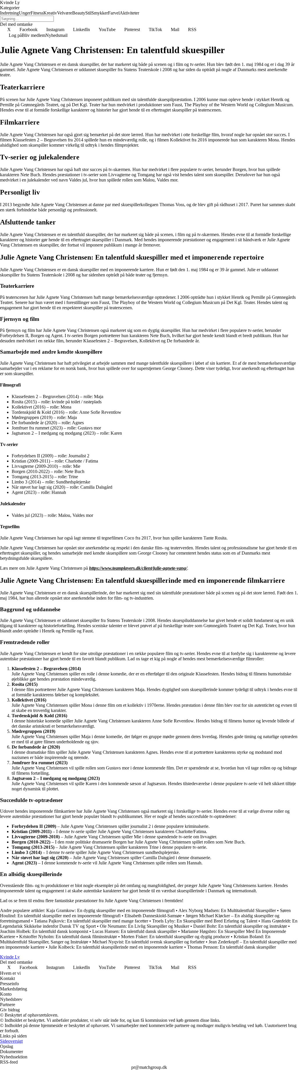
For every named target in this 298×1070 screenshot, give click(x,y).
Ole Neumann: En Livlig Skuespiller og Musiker (144, 926)
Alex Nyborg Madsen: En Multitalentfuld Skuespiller (227, 910)
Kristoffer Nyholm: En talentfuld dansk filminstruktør (68, 936)
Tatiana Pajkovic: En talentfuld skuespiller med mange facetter (91, 920)
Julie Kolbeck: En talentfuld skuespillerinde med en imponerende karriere (116, 947)
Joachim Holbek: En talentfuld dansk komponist (44, 931)
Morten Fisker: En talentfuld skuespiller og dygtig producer (175, 936)
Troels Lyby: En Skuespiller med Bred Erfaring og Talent (204, 920)
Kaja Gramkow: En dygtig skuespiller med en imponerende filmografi (110, 910)
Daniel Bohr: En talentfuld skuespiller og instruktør (240, 926)
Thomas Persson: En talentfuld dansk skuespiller (231, 947)
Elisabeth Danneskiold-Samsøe (153, 915)
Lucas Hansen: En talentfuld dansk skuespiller (134, 931)
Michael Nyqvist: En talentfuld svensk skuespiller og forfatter (148, 941)
